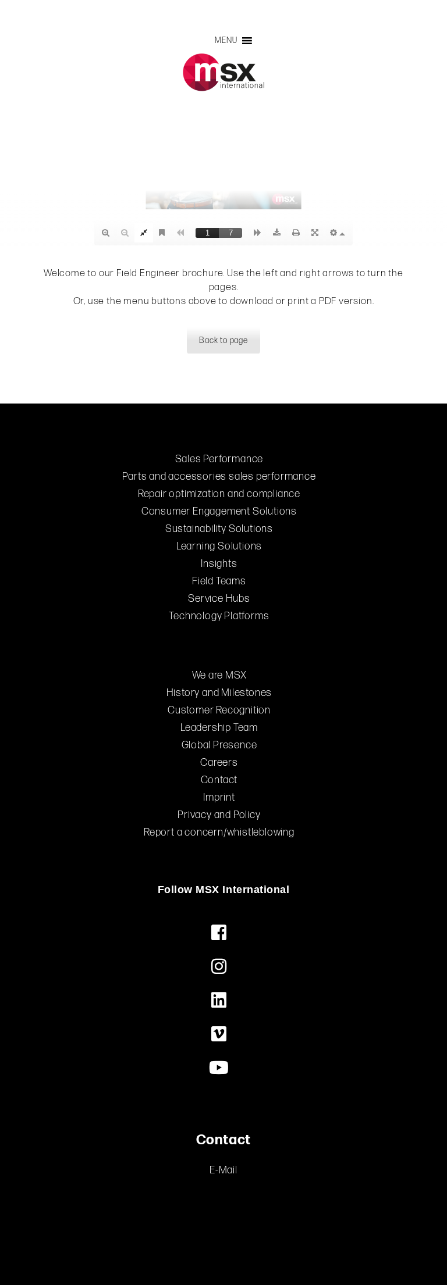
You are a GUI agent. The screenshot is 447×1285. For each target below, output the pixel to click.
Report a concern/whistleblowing (219, 832)
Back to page (223, 340)
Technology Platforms (219, 616)
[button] (226, 40)
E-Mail (223, 1170)
